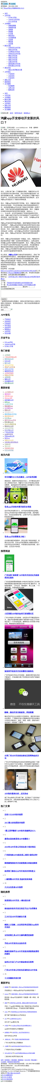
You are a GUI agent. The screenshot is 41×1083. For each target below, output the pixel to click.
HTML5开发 (12, 17)
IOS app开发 (9, 342)
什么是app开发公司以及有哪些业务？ (21, 1025)
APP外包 (7, 377)
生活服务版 (12, 37)
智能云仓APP (9, 440)
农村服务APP (9, 400)
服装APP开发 (12, 59)
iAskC (6, 1011)
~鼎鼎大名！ (8, 1039)
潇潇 (6, 1003)
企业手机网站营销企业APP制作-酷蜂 (25, 1053)
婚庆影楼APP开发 (14, 63)
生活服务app (9, 408)
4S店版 (10, 43)
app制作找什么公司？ (16, 1018)
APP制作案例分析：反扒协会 (16, 794)
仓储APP (7, 444)
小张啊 (6, 1046)
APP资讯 (7, 72)
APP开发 (7, 15)
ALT (6, 1018)
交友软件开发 (9, 448)
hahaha (6, 994)
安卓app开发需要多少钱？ (15, 537)
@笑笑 (6, 1025)
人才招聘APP (9, 392)
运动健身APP (9, 381)
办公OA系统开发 (10, 424)
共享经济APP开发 (14, 47)
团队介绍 (8, 80)
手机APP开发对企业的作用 (15, 943)
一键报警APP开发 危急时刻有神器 (18, 879)
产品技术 (11, 74)
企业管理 (8, 327)
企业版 (10, 39)
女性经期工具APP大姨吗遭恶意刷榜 (19, 935)
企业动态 (11, 76)
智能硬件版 (12, 27)
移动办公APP (9, 426)
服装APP (7, 379)
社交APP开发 (9, 450)
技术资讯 (8, 325)
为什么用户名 (8, 1053)
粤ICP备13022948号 (13, 1073)
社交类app (8, 418)
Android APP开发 (14, 19)
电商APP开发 (12, 57)
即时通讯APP (9, 383)
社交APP (7, 361)
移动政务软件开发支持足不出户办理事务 (21, 908)
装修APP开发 (9, 375)
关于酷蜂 (8, 84)
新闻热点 (27, 113)
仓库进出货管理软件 (11, 442)
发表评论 (4, 299)
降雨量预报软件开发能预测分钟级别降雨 (21, 863)
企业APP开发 (9, 428)
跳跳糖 (6, 987)
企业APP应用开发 (32, 277)
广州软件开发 (21, 277)
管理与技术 (18, 113)
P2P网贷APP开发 (14, 51)
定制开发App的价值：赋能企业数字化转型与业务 (23, 1003)
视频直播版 (12, 25)
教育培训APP (9, 359)
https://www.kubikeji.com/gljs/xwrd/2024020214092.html (18, 271)
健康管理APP (9, 371)
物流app (7, 438)
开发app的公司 (9, 436)
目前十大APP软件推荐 (14, 814)
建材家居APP (9, 416)
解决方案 (8, 45)
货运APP (7, 446)
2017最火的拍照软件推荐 (15, 823)
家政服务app (9, 406)
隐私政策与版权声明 (13, 1062)
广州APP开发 (9, 432)
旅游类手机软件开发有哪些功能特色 (19, 671)
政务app (7, 402)
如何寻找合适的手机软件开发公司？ (21, 1046)
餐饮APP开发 (12, 55)
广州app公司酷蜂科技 (14, 273)
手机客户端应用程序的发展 (21, 1039)
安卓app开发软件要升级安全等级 (18, 507)
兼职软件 (8, 394)
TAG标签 (3, 1062)
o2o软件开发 (9, 404)
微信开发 (8, 68)
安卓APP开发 (9, 365)
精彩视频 (14, 1060)
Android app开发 (10, 344)
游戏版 (10, 29)
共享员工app (9, 396)
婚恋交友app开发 (10, 420)
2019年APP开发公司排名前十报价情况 (20, 847)
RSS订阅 (27, 1060)
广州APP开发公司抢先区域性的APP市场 (21, 970)
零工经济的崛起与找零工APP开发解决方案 (21, 285)
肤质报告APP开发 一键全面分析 (17, 900)
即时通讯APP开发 (14, 65)
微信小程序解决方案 (15, 70)
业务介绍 (11, 88)
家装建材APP (9, 412)
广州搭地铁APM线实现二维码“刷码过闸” (21, 855)
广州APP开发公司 (11, 357)
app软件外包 (9, 434)
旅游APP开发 (12, 49)
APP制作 (7, 355)
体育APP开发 (9, 369)
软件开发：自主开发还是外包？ (21, 1032)
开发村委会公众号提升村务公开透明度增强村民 (24, 1011)
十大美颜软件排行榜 (13, 978)
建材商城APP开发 (11, 414)
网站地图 (34, 1060)
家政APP (7, 410)
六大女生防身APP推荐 (14, 887)
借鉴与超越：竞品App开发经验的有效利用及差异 (24, 987)
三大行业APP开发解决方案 (15, 917)
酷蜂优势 (11, 90)
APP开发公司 (12, 277)
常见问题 (8, 333)
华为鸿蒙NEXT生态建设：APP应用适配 (21, 477)
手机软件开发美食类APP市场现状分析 (20, 283)
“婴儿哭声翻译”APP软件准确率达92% (20, 831)
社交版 (10, 33)
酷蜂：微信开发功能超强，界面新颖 (19, 712)
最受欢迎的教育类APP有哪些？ (17, 839)
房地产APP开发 (10, 367)
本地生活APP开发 (14, 53)
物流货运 (11, 35)
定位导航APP (9, 430)
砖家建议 (7, 1032)
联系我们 (7, 1060)
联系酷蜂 (11, 86)
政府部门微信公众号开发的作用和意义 (20, 871)
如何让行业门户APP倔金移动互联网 (19, 962)
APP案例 (7, 23)
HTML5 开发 (9, 346)
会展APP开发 (12, 61)
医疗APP (7, 363)
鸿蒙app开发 (12, 254)
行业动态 (11, 78)
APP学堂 (7, 331)
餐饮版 (10, 41)
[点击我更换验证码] (7, 289)
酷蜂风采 (20, 1060)
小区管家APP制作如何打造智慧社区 (19, 614)
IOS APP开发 (12, 21)
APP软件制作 (9, 373)
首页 (6, 13)
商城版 (10, 31)
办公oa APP (8, 398)
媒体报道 (8, 82)
